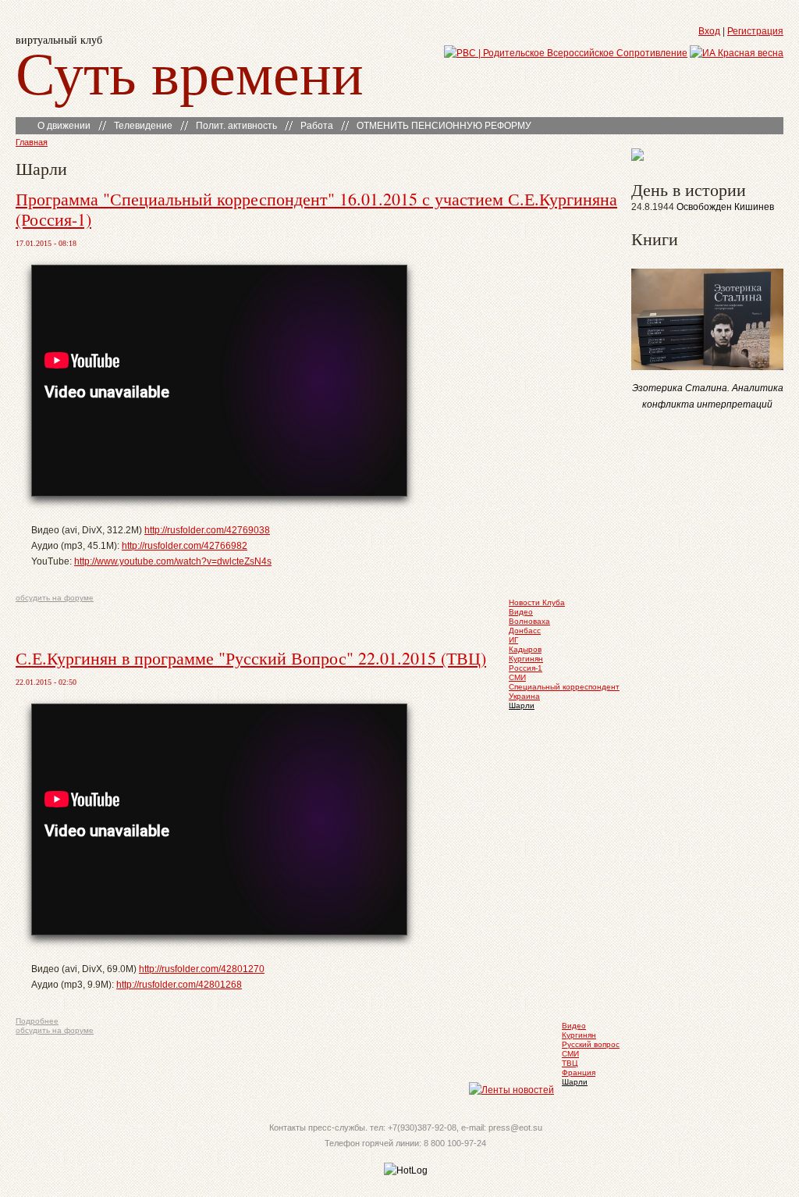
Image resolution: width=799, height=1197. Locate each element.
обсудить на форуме (55, 597)
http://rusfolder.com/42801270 (202, 969)
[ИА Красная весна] (736, 53)
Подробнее (37, 1021)
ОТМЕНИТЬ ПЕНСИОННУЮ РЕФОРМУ (444, 125)
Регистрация (755, 31)
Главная (32, 142)
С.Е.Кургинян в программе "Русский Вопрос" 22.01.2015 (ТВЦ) (251, 658)
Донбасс (525, 630)
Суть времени (190, 71)
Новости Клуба (537, 602)
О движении (64, 125)
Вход (709, 31)
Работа (316, 125)
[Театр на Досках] (637, 157)
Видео (521, 611)
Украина (524, 696)
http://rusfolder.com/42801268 (179, 984)
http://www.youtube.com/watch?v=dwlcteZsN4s (173, 561)
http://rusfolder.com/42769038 (207, 530)
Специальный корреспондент (564, 686)
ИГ (513, 640)
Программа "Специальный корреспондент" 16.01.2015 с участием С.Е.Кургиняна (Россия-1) (316, 208)
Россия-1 (525, 668)
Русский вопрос (591, 1044)
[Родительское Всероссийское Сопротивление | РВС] (565, 53)
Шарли (521, 705)
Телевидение (143, 125)
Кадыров (525, 649)
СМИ (517, 677)
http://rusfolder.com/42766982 (184, 545)
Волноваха (529, 621)
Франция (578, 1072)
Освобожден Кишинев (725, 206)
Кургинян (526, 658)
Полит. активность (236, 125)
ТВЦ (569, 1063)
